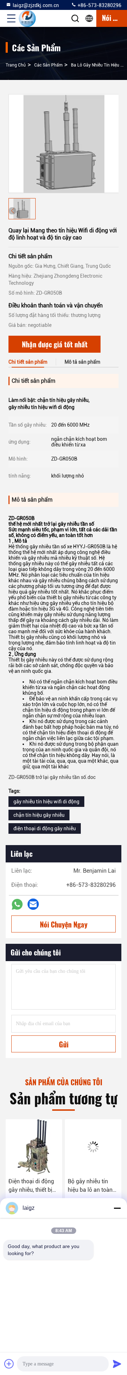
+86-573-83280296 (99, 5)
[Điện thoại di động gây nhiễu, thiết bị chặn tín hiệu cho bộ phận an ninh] (34, 1146)
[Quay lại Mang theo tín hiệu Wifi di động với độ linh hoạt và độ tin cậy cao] (63, 143)
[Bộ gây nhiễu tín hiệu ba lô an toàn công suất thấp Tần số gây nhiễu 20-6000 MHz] (93, 1146)
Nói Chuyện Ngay (63, 924)
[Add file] (9, 1363)
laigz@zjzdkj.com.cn (36, 5)
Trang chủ (16, 65)
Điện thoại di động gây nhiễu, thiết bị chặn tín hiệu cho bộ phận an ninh (33, 1186)
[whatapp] (17, 904)
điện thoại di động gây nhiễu (44, 828)
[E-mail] (33, 904)
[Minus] (117, 1208)
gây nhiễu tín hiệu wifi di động (46, 801)
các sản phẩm (48, 65)
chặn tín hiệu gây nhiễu (39, 815)
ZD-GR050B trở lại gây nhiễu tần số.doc (52, 777)
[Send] (117, 1363)
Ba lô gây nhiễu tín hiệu (95, 65)
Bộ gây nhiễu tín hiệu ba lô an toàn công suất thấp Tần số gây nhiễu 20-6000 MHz (92, 1186)
